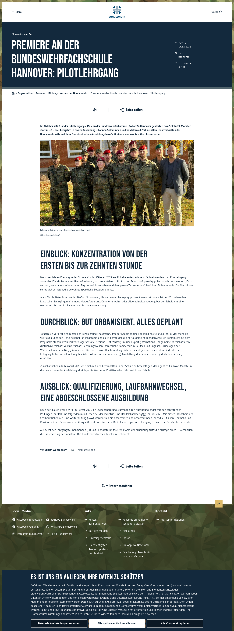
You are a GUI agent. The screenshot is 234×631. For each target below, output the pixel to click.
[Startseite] (13, 93)
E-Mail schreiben (85, 450)
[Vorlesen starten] (94, 110)
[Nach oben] (219, 504)
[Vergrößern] (190, 222)
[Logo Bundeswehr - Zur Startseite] (117, 12)
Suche (215, 12)
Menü (19, 12)
